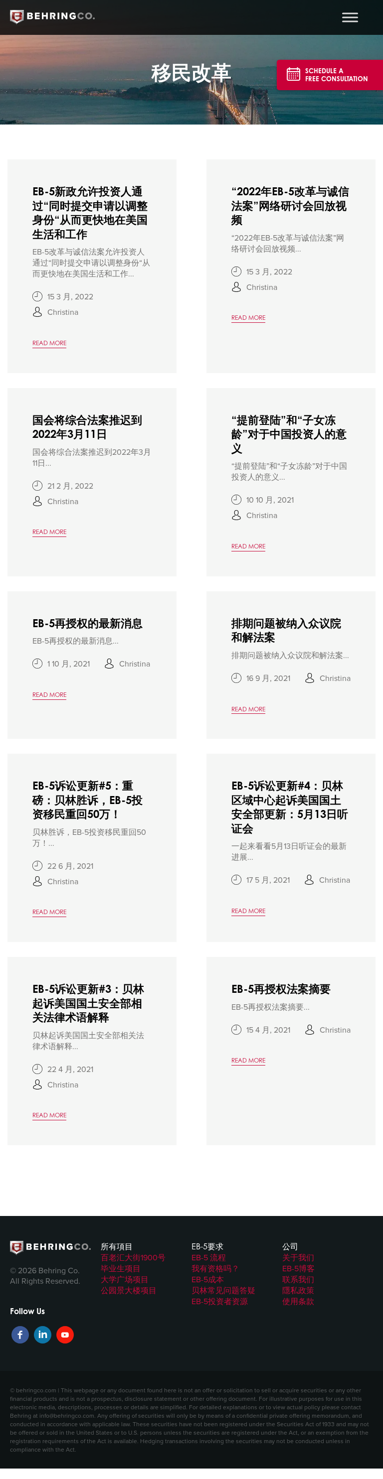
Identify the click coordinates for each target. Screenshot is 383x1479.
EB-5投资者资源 (220, 1301)
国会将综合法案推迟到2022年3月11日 (87, 427)
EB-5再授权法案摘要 (281, 988)
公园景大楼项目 (129, 1290)
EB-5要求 (207, 1246)
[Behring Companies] (52, 17)
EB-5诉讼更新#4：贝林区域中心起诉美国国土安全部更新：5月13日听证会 (289, 807)
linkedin (42, 1335)
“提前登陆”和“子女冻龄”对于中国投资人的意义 (289, 434)
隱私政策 (298, 1290)
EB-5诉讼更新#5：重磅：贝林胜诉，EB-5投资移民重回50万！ (87, 799)
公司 (290, 1246)
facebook (20, 1335)
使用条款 (298, 1301)
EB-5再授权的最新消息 (87, 623)
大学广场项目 (125, 1279)
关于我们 (298, 1257)
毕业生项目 (121, 1268)
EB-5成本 (208, 1279)
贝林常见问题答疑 (223, 1290)
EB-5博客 (298, 1268)
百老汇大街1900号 (133, 1257)
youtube (65, 1335)
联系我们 (298, 1279)
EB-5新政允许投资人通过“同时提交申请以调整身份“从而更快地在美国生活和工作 (90, 212)
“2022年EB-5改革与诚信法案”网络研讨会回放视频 (290, 205)
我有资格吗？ (215, 1268)
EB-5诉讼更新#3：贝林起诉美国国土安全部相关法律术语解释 (88, 1003)
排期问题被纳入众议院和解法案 (286, 630)
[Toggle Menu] (350, 17)
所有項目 (117, 1246)
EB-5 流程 (209, 1257)
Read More (49, 343)
